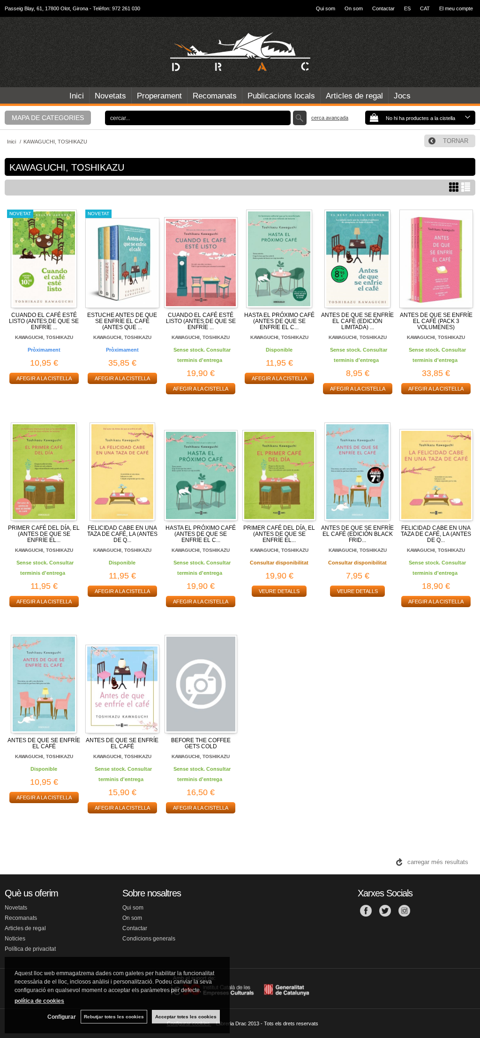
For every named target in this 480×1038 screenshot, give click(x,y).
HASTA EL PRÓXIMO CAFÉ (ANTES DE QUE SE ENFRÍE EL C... (279, 321)
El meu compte (456, 8)
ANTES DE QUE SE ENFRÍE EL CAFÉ (44, 743)
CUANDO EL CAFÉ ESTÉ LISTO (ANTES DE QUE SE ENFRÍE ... (44, 321)
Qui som (325, 8)
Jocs (402, 95)
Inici (76, 95)
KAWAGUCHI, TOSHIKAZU (44, 337)
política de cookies (39, 1001)
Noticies (15, 938)
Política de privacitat (30, 949)
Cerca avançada (329, 117)
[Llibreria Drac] (240, 52)
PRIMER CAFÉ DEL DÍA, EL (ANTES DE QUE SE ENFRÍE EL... (44, 534)
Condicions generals (148, 938)
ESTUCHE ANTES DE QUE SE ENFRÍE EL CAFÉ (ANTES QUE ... (122, 321)
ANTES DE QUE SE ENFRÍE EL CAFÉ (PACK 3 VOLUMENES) (436, 321)
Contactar (383, 8)
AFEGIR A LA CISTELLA (44, 378)
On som (354, 8)
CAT (425, 8)
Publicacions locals (281, 95)
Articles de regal (354, 95)
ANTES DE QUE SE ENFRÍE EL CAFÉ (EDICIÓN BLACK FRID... (357, 534)
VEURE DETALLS (279, 591)
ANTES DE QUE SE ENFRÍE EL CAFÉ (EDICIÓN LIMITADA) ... (357, 321)
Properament (159, 95)
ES (407, 8)
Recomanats (215, 95)
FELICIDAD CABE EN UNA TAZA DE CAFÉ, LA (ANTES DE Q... (122, 534)
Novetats (110, 95)
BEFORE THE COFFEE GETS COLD (201, 743)
